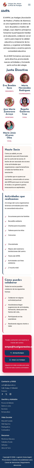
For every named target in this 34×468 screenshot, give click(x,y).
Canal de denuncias (12, 462)
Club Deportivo (5, 424)
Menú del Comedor (7, 421)
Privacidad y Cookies (10, 460)
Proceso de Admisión (7, 403)
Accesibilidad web (25, 460)
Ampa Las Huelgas (17, 360)
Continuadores (5, 430)
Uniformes (4, 445)
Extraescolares (5, 412)
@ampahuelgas (17, 353)
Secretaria (4, 409)
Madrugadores (5, 427)
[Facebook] (2, 394)
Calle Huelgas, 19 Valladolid (9, 388)
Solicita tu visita (6, 406)
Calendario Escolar (6, 442)
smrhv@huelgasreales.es (8, 385)
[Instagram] (10, 394)
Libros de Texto (6, 448)
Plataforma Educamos (8, 439)
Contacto (4, 391)
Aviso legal (27, 457)
